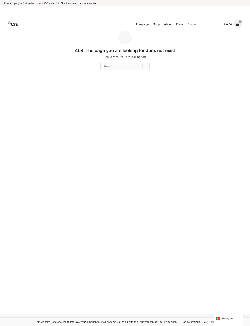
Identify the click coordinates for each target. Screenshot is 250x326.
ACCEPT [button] (209, 321)
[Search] (146, 66)
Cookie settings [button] (190, 321)
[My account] (218, 24)
